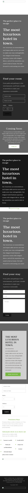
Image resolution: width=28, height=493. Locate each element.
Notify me (14, 146)
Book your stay (13, 374)
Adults (4, 105)
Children (10, 105)
